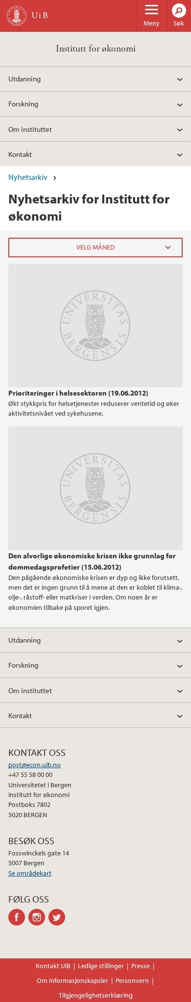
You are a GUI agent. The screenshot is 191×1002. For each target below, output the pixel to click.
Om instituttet (30, 129)
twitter (58, 917)
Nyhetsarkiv (28, 177)
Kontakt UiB (53, 965)
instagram (38, 917)
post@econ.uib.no (34, 764)
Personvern (132, 980)
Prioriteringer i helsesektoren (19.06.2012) (78, 393)
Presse (140, 965)
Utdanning (24, 78)
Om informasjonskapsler (72, 980)
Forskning (23, 103)
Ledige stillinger (101, 965)
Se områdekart (29, 873)
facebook (18, 917)
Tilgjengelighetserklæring (96, 995)
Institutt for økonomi (96, 49)
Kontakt (20, 154)
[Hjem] (16, 15)
